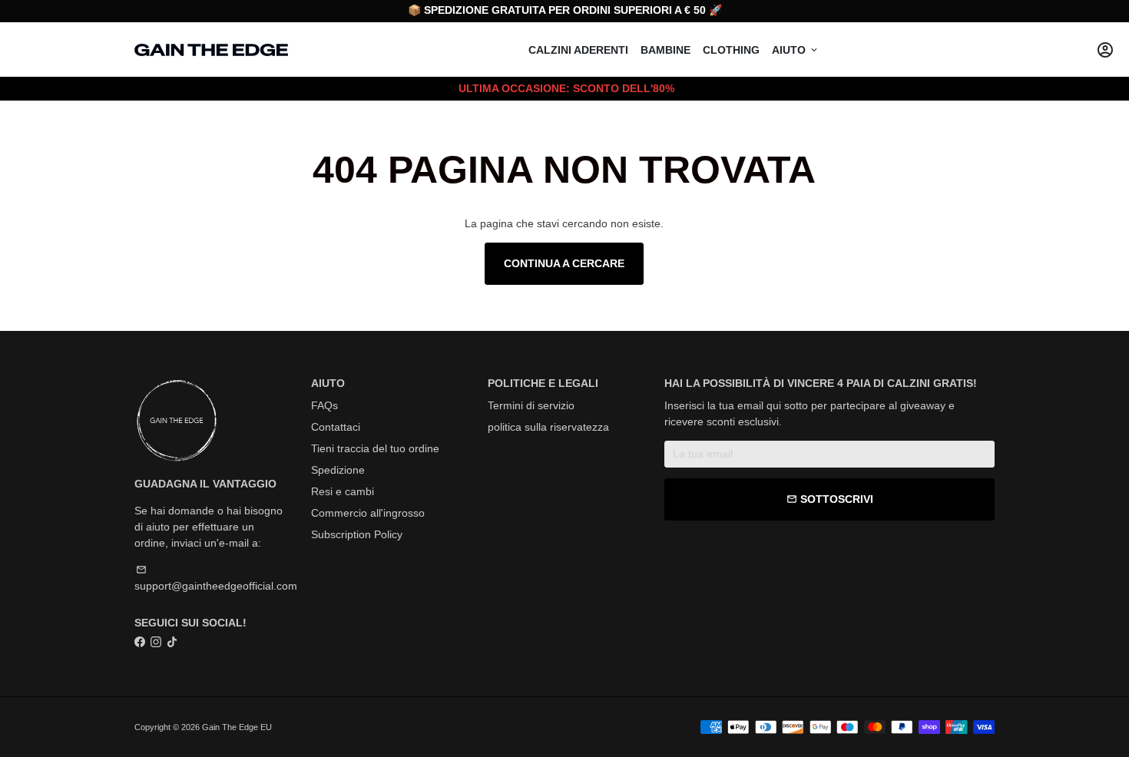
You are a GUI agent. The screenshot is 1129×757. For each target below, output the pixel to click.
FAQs (324, 405)
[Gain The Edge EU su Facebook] (139, 642)
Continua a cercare (564, 263)
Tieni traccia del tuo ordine (375, 448)
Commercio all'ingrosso (368, 513)
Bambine (665, 50)
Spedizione (338, 470)
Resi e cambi (342, 491)
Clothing (731, 50)
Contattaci (335, 427)
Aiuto (795, 50)
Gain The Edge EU (237, 727)
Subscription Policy (356, 534)
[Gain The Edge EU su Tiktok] (172, 642)
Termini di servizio (531, 405)
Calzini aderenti (578, 50)
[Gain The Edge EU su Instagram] (156, 642)
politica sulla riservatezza (548, 427)
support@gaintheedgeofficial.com (215, 578)
